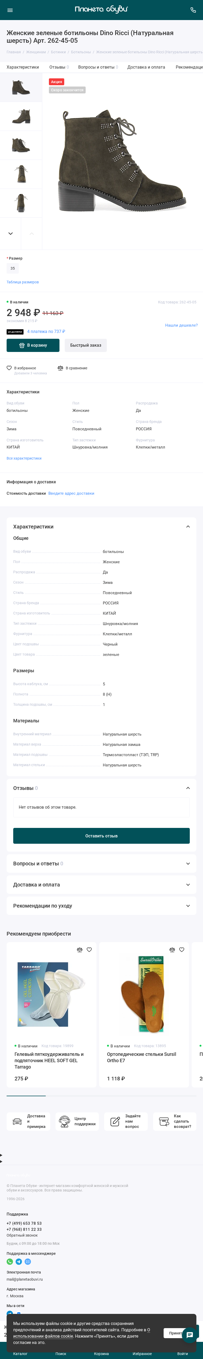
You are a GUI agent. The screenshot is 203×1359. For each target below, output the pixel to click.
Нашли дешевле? (181, 325)
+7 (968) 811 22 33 (24, 1229)
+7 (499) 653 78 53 (24, 1223)
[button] (10, 234)
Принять (176, 1333)
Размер (15, 258)
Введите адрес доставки (71, 493)
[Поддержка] (193, 10)
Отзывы (59, 67)
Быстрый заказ (85, 345)
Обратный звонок (22, 1235)
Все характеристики (24, 458)
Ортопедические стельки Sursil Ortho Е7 (141, 1057)
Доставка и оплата (146, 67)
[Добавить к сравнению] (79, 949)
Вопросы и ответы (98, 67)
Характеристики (23, 67)
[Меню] (10, 10)
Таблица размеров (23, 282)
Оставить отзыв (101, 835)
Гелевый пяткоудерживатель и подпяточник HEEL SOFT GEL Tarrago (49, 1060)
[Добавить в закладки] (89, 949)
